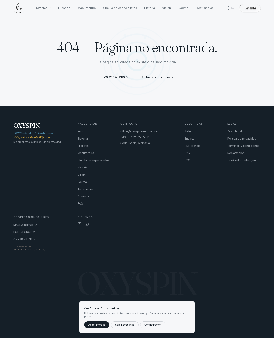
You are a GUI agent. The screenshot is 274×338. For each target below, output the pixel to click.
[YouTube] (87, 224)
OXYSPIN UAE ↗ (24, 239)
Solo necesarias (124, 324)
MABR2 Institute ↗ (25, 224)
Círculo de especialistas (120, 8)
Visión (166, 8)
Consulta (83, 196)
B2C (187, 160)
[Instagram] (80, 224)
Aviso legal (234, 131)
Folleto (189, 131)
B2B (187, 153)
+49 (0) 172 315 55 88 (134, 137)
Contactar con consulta (157, 77)
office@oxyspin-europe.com (139, 131)
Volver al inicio (116, 77)
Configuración (152, 324)
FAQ (80, 203)
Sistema (41, 8)
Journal (183, 8)
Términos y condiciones (243, 145)
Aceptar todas (96, 324)
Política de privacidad (241, 138)
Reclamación (235, 153)
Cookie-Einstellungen (241, 160)
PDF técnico (193, 145)
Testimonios (205, 8)
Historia (149, 8)
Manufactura (87, 8)
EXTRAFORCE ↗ (24, 232)
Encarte (190, 138)
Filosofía (64, 8)
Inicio (81, 131)
